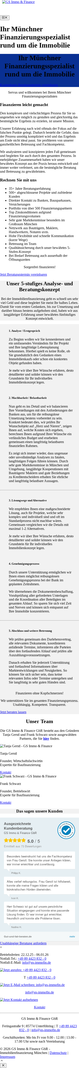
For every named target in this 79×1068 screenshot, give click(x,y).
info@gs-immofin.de (39, 992)
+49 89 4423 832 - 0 (41, 977)
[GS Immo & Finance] (18, 2)
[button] (2, 1061)
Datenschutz (58, 1053)
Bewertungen (31, 846)
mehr (72, 936)
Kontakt (39, 1007)
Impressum (7, 1057)
